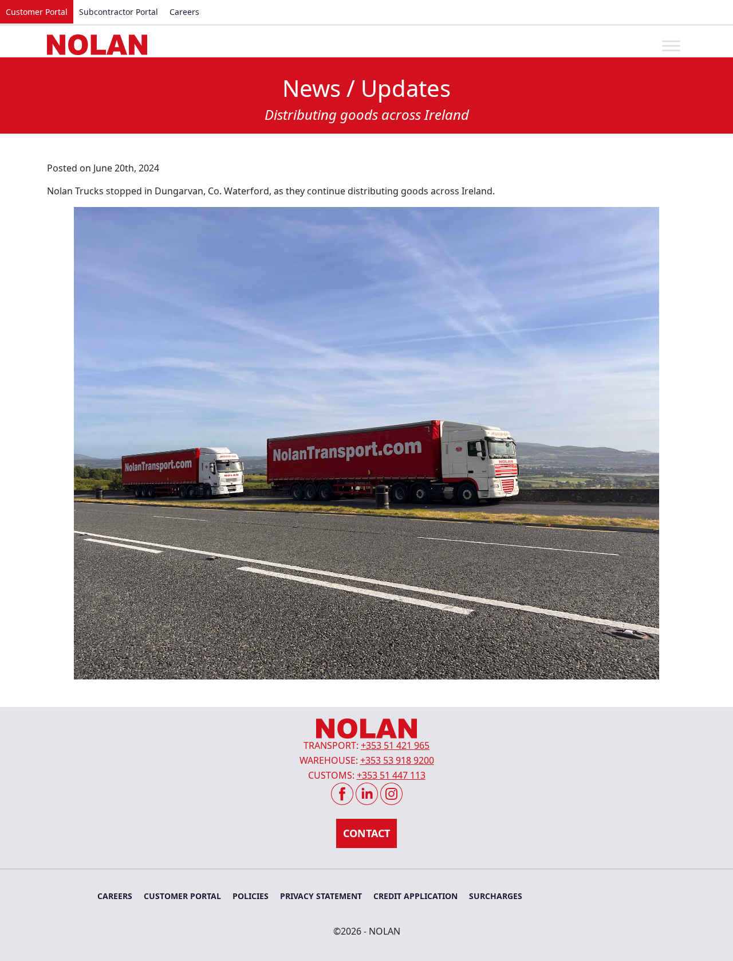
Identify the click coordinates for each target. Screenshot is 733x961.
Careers (184, 11)
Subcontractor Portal (118, 11)
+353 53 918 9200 (397, 760)
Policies (250, 895)
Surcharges (495, 895)
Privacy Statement (321, 895)
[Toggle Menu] (671, 45)
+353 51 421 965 (395, 745)
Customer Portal (37, 11)
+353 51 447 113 (391, 775)
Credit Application (415, 895)
